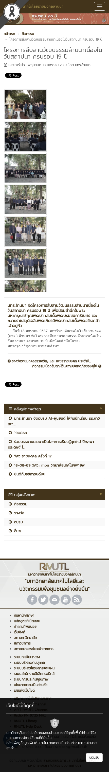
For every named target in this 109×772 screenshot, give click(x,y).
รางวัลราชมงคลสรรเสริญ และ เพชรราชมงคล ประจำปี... (51, 361)
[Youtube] (66, 600)
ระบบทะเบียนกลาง (27, 657)
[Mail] (54, 600)
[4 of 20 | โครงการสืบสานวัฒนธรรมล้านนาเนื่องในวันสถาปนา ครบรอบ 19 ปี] (52, 200)
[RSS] (77, 600)
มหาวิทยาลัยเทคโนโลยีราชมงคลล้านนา (33, 6)
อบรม (18, 522)
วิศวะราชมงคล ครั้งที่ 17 (32, 456)
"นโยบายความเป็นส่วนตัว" (59, 743)
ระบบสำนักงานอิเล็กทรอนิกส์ (34, 673)
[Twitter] (43, 600)
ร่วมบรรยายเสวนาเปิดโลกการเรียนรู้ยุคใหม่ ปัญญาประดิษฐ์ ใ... (51, 444)
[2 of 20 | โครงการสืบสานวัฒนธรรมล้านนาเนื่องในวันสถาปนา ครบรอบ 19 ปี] (52, 136)
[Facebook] (32, 600)
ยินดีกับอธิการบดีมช (29, 474)
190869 (20, 433)
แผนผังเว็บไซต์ (24, 690)
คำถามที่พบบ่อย (25, 626)
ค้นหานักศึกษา (24, 615)
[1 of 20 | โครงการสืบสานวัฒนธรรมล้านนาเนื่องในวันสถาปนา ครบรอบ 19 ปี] (52, 104)
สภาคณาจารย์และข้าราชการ (33, 649)
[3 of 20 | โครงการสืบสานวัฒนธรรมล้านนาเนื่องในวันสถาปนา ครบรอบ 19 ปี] (52, 168)
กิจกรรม (20, 504)
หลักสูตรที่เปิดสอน (27, 621)
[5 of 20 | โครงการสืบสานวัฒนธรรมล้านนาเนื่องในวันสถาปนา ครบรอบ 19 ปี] (52, 231)
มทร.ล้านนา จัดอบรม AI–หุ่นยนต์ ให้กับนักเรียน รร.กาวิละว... (54, 420)
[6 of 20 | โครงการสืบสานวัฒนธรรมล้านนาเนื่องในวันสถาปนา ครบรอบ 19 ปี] (52, 263)
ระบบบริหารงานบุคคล (29, 662)
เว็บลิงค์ (19, 632)
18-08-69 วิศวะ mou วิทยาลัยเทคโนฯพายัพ (49, 465)
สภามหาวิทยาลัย (25, 637)
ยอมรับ (94, 757)
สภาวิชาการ (22, 643)
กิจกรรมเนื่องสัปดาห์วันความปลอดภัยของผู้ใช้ (65, 366)
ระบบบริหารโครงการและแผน (34, 668)
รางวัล (18, 513)
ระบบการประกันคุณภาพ (31, 679)
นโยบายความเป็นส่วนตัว (30, 685)
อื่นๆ (17, 531)
